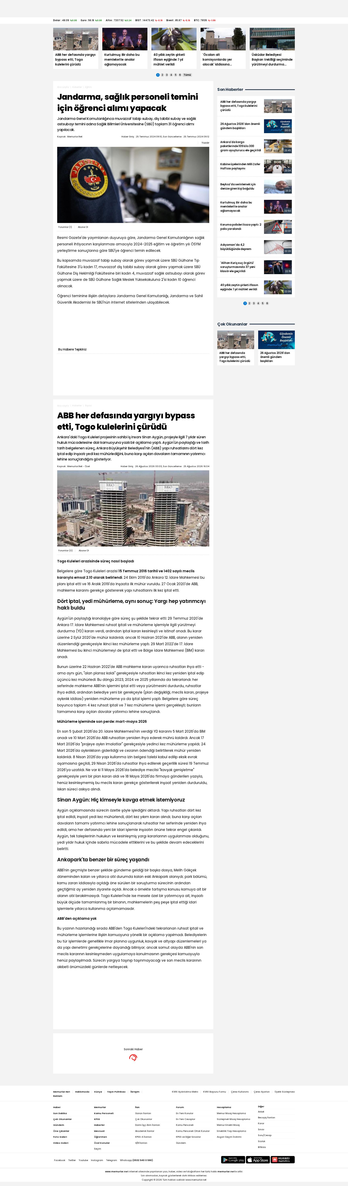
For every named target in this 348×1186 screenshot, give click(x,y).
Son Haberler (230, 89)
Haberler (77, 87)
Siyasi (88, 405)
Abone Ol (83, 227)
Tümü (187, 75)
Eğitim (88, 87)
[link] (256, 106)
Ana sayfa (63, 87)
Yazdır (205, 142)
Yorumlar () (65, 227)
